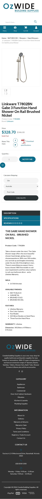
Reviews (8, 223)
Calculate (21, 198)
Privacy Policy (21, 428)
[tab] (21, 213)
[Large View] (6, 92)
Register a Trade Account (21, 435)
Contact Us (21, 438)
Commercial (21, 391)
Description (10, 213)
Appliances (21, 384)
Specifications (11, 218)
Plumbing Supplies (21, 404)
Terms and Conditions (21, 432)
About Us (21, 415)
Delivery (21, 419)
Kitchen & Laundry (21, 400)
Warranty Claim (21, 425)
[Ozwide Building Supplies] (21, 8)
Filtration (21, 397)
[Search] (35, 22)
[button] (2, 165)
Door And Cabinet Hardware (21, 394)
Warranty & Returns (21, 422)
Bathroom (21, 387)
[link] (19, 371)
